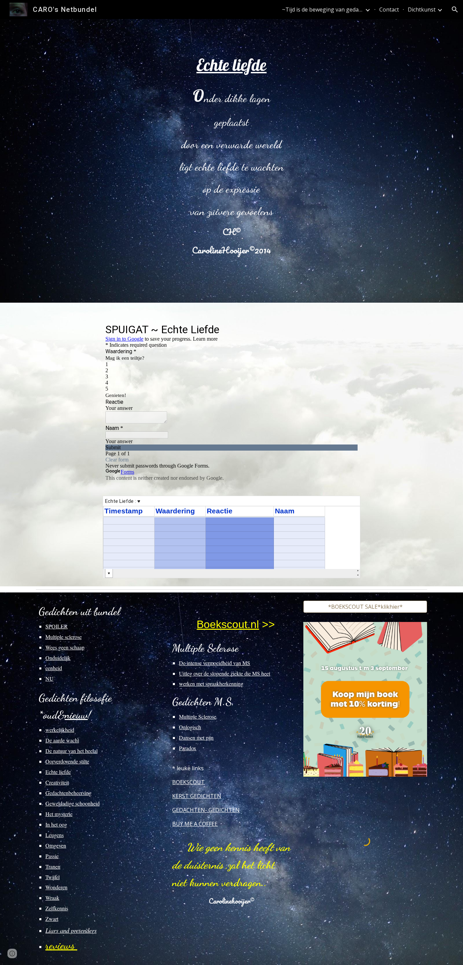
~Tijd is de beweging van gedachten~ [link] (322, 9)
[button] (455, 9)
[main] (231, 161)
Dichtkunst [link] (422, 9)
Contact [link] (389, 9)
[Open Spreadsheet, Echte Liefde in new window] (347, 504)
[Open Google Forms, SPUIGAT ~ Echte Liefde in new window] (347, 329)
